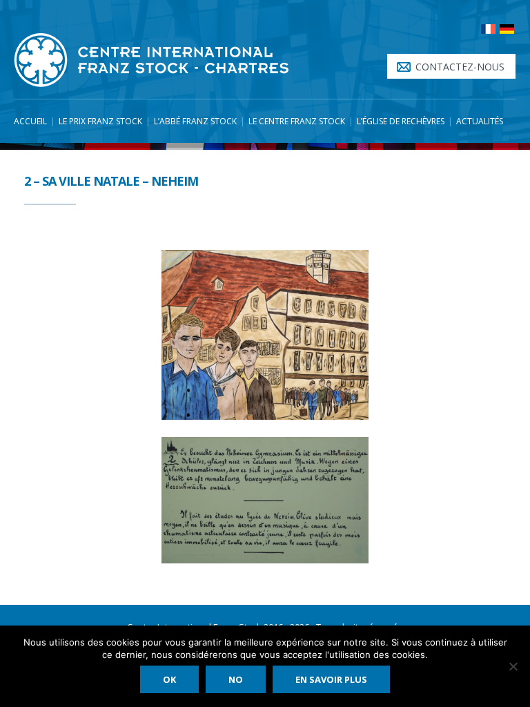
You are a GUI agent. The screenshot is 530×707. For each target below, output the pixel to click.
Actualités (479, 121)
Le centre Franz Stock (296, 121)
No (235, 679)
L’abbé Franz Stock (195, 121)
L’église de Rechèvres (400, 121)
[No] (513, 666)
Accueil (30, 121)
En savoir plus (331, 679)
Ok (169, 679)
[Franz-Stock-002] (265, 335)
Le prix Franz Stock (100, 121)
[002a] (265, 500)
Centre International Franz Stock (152, 60)
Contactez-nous (459, 66)
